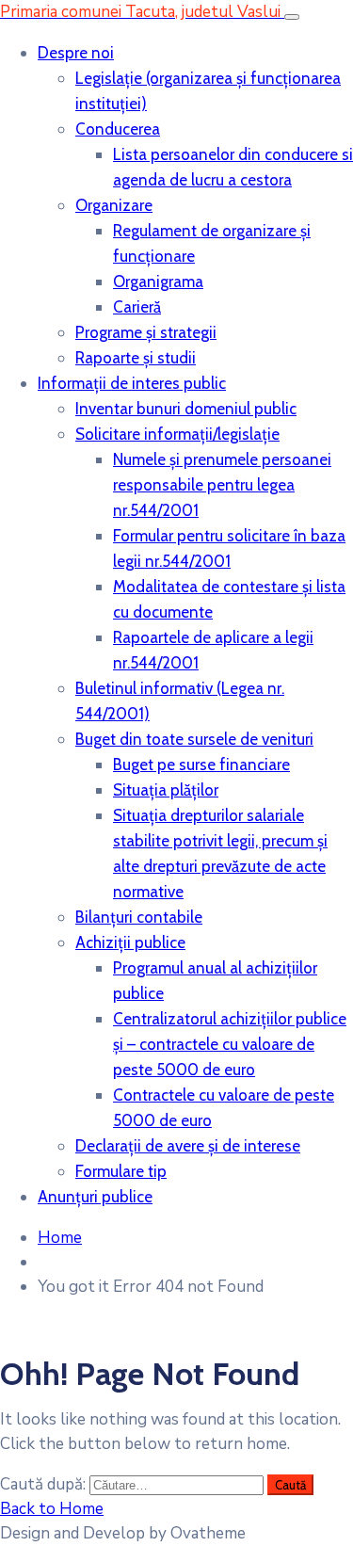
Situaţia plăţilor (165, 790)
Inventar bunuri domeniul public (186, 408)
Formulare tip (121, 1171)
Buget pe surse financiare (201, 764)
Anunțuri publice (95, 1196)
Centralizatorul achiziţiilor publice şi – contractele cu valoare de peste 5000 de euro (229, 1044)
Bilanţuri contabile (138, 917)
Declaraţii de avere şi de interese (187, 1145)
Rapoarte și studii (135, 357)
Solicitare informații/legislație (177, 434)
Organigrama (158, 281)
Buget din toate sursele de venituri (194, 739)
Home (60, 1237)
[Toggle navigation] (291, 17)
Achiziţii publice (130, 942)
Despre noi (76, 52)
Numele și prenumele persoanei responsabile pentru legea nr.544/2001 (222, 485)
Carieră (137, 307)
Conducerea (117, 129)
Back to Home (52, 1509)
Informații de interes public (132, 383)
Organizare (113, 205)
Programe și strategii (146, 332)
